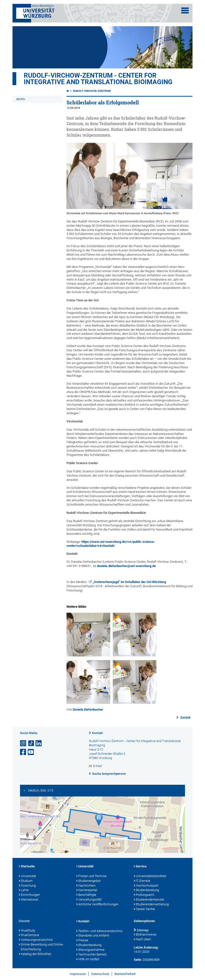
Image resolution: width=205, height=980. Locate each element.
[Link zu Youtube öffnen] (31, 752)
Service (141, 866)
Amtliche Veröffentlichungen (98, 904)
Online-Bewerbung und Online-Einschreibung (42, 947)
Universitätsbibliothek (151, 876)
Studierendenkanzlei (150, 899)
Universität (28, 876)
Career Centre (145, 909)
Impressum (78, 974)
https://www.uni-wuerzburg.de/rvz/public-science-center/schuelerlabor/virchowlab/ (110, 544)
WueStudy (28, 930)
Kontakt (97, 733)
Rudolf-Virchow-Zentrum (92, 91)
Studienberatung (147, 890)
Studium (27, 881)
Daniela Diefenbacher (88, 709)
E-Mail (97, 766)
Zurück (185, 717)
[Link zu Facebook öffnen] (23, 752)
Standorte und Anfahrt (93, 935)
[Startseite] (67, 91)
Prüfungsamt (145, 895)
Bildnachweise (146, 934)
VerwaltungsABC (90, 899)
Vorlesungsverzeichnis (37, 940)
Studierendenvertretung (152, 904)
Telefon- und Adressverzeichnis (100, 931)
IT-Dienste (143, 881)
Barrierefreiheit (125, 974)
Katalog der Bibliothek (36, 954)
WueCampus (30, 935)
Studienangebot (89, 881)
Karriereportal (87, 890)
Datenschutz (100, 974)
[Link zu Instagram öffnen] (23, 743)
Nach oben (143, 939)
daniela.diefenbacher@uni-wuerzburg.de (126, 566)
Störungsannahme (91, 950)
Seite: (138, 960)
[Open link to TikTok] (31, 743)
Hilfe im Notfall (88, 959)
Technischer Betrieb (92, 954)
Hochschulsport (147, 885)
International (29, 899)
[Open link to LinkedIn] (39, 743)
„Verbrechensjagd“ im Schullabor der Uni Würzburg (129, 582)
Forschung (28, 885)
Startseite (28, 866)
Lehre (25, 890)
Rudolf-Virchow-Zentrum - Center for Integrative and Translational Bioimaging (98, 79)
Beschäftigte (87, 895)
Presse (83, 940)
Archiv (20, 99)
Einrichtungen (30, 895)
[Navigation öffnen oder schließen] (185, 10)
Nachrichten (87, 885)
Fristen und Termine (92, 876)
